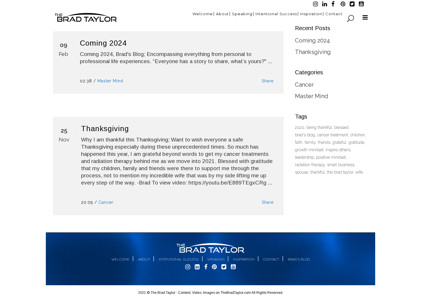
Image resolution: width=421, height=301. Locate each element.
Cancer (106, 202)
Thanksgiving (105, 128)
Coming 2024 (103, 43)
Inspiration (244, 259)
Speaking (216, 259)
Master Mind (110, 81)
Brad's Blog (299, 259)
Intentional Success (179, 259)
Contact (271, 259)
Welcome (120, 259)
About (144, 259)
